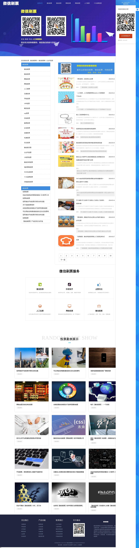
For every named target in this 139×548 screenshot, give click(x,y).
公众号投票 (50, 60)
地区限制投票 (28, 167)
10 (110, 256)
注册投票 (27, 94)
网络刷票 (27, 84)
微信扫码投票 (28, 162)
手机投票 (27, 98)
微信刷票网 (33, 60)
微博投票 (27, 123)
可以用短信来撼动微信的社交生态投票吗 (36, 211)
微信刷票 (27, 69)
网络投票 (27, 79)
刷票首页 (40, 3)
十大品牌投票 (28, 177)
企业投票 (27, 128)
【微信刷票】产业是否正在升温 (33, 221)
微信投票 (27, 74)
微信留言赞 (27, 147)
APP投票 (27, 103)
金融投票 (27, 133)
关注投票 (27, 142)
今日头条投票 (28, 172)
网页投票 (27, 108)
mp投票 (26, 113)
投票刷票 (25, 192)
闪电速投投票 (28, 182)
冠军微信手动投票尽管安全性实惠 (33, 201)
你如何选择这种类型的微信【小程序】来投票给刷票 (36, 196)
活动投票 (27, 118)
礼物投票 (27, 138)
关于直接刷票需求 (28, 205)
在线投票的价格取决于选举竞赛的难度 (35, 208)
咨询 (137, 10)
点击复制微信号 (125, 36)
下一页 (62, 260)
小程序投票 (27, 157)
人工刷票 (27, 89)
